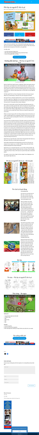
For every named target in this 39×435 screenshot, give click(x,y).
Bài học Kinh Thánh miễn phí (18, 9)
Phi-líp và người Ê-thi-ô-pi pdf (19, 57)
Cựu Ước (5, 396)
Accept (19, 431)
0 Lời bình (24, 9)
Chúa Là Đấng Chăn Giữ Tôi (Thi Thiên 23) (12, 398)
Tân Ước (5, 394)
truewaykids (7, 9)
